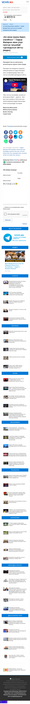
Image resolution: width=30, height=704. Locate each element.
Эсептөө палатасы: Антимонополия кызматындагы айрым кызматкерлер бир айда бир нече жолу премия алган (18, 454)
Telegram (14, 17)
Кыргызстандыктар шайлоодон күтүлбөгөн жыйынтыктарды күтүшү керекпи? (17, 541)
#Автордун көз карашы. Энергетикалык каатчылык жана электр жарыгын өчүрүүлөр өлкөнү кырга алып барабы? (17, 572)
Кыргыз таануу (6, 9)
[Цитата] (12, 184)
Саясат (11, 24)
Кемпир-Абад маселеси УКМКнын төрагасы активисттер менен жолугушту (17, 302)
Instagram (12, 17)
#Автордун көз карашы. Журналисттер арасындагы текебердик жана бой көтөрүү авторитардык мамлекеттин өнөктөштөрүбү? (18, 581)
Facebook (7, 17)
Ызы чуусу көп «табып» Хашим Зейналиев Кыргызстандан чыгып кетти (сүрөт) (17, 656)
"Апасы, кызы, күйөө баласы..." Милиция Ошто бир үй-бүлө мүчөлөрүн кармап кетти (16, 366)
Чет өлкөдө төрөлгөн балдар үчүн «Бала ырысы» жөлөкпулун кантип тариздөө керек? (17, 397)
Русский (5, 12)
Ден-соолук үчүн (15, 9)
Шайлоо (5, 7)
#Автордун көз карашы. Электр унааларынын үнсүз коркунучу (16, 599)
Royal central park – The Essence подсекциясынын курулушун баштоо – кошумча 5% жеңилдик (18, 429)
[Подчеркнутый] (8, 184)
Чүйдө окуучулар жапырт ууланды (17, 357)
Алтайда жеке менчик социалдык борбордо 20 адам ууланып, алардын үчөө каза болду (18, 349)
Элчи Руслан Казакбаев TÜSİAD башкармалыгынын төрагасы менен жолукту (17, 319)
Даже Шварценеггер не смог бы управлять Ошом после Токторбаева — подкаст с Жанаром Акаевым (14, 266)
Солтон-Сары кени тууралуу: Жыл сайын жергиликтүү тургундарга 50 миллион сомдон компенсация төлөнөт (17, 494)
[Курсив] (6, 184)
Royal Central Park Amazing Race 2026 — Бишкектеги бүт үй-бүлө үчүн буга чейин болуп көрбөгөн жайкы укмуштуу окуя (17, 389)
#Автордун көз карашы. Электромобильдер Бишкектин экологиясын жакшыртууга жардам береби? (17, 609)
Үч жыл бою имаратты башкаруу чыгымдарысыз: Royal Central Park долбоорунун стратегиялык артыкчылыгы (17, 438)
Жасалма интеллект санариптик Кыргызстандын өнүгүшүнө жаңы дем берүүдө (18, 406)
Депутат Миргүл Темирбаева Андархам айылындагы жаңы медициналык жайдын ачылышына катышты (17, 622)
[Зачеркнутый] (10, 184)
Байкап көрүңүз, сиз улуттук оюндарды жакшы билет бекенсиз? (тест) (17, 670)
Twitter (5, 17)
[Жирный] (4, 184)
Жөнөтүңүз (8, 220)
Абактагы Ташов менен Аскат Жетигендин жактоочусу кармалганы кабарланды (17, 341)
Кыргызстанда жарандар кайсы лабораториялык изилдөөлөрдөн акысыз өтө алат (17, 648)
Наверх (24, 223)
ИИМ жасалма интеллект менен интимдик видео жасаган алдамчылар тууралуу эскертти (16, 380)
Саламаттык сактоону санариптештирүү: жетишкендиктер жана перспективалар (17, 631)
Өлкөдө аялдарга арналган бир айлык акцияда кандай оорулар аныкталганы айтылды (18, 639)
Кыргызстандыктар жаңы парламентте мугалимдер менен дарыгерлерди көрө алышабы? (16, 550)
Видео (9, 7)
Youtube (10, 17)
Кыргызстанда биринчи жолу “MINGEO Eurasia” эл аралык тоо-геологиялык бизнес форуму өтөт (18, 476)
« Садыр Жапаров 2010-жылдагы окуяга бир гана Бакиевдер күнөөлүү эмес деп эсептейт (14, 149)
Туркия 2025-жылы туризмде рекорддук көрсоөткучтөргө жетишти (17, 445)
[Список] (14, 184)
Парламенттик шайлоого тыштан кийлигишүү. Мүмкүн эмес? (17, 558)
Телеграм (10, 126)
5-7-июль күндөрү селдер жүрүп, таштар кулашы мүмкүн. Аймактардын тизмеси (18, 524)
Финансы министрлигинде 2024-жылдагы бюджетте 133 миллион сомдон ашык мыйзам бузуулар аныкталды (16, 463)
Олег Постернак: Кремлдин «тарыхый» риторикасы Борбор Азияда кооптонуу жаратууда (16, 293)
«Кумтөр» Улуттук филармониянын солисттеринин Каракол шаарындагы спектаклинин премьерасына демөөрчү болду (18, 511)
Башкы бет (5, 24)
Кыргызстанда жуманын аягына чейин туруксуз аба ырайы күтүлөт (18, 532)
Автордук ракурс (16, 7)
